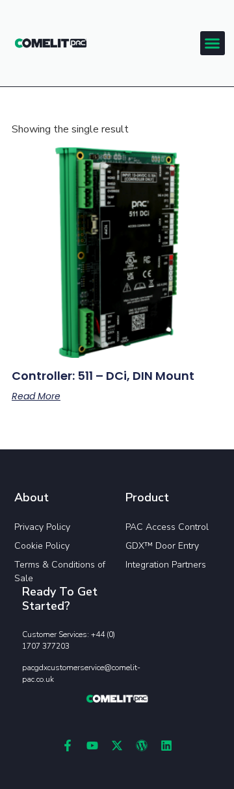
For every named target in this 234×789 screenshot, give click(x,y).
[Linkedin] (166, 745)
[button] (212, 43)
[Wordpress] (142, 745)
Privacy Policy (42, 527)
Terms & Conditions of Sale (59, 571)
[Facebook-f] (67, 745)
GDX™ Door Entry (162, 546)
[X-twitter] (117, 745)
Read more (36, 396)
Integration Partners (165, 564)
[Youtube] (92, 745)
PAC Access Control (167, 527)
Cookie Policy (42, 546)
